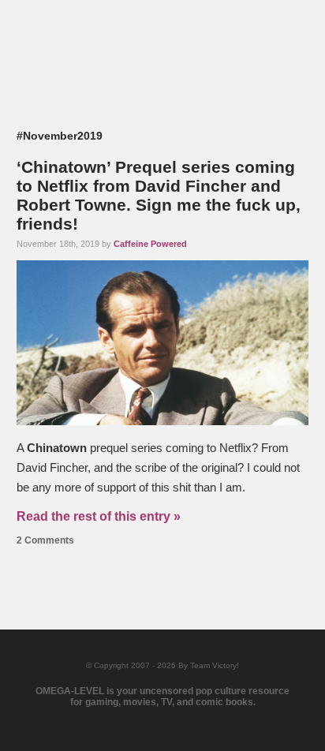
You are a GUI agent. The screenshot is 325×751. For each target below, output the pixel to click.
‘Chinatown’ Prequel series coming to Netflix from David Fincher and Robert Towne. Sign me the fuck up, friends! (159, 195)
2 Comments (45, 540)
